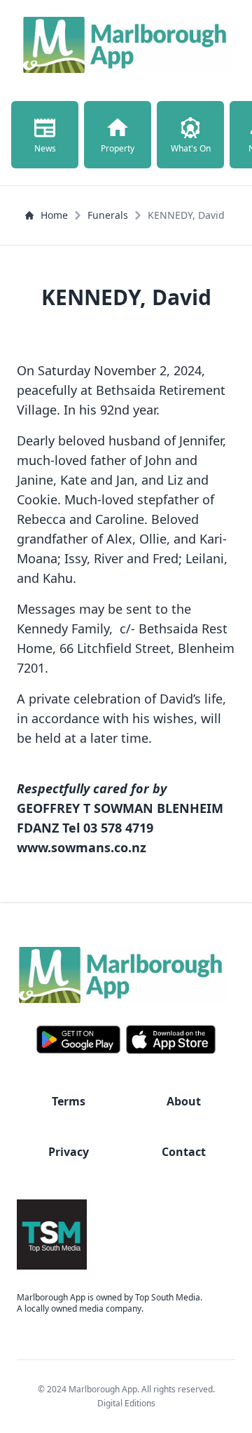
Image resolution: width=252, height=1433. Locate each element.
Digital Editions (126, 1403)
